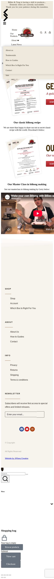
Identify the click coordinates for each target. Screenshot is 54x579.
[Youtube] (27, 429)
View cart (10, 556)
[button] (5, 10)
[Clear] (27, 474)
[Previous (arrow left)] (2, 577)
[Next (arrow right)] (5, 577)
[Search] (5, 479)
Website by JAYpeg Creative (16, 458)
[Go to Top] (2, 468)
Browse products (12, 547)
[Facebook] (21, 429)
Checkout (10, 564)
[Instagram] (32, 429)
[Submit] (40, 414)
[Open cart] (50, 32)
